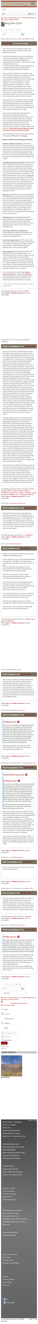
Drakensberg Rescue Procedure (12, 1210)
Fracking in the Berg (9, 1188)
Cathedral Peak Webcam (10, 1232)
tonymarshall (14, 493)
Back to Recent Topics (8, 1005)
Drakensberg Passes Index (11, 1144)
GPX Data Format (8, 1260)
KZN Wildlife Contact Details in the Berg (15, 1219)
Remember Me (7, 1040)
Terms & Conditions (9, 1279)
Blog (6, 1027)
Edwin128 (30, 494)
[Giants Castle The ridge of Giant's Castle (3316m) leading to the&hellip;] (11, 1066)
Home (5, 1009)
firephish (15, 491)
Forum (7, 1014)
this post (28, 274)
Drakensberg (10, 1302)
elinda (26, 489)
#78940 (14, 503)
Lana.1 (18, 494)
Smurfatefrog (5, 493)
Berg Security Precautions (11, 1216)
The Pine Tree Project (9, 1194)
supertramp (27, 493)
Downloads (9, 1018)
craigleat (21, 493)
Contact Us (6, 1285)
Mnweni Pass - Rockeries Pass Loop (14, 1136)
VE (7, 1299)
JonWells (4, 491)
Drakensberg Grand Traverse (11, 1130)
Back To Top (32, 1120)
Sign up (3, 1048)
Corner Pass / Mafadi (9, 1125)
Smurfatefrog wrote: (14, 774)
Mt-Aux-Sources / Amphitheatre (12, 1122)
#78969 (26, 888)
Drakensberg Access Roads (11, 1158)
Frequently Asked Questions (11, 1155)
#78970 (14, 925)
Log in (8, 293)
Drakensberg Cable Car (10, 1200)
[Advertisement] (19, 318)
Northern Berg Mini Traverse (11, 1133)
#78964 (14, 710)
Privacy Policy (7, 1282)
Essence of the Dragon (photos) (12, 1175)
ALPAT (26, 291)
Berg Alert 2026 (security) (10, 1169)
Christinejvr (4, 494)
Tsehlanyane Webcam (9, 1235)
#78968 (14, 857)
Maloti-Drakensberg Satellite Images (14, 1153)
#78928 (26, 340)
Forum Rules (6, 1257)
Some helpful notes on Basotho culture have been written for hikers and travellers (18, 129)
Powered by (14, 1003)
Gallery (7, 1023)
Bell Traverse (7, 1128)
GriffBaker (12, 494)
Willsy (19, 544)
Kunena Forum (22, 1003)
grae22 (34, 493)
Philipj (19, 669)
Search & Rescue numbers (11, 1213)
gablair (3, 621)
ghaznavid (21, 491)
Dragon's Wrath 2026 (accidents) (12, 1172)
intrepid (32, 39)
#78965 (26, 763)
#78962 (14, 669)
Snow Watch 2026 (8, 1166)
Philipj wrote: (10, 721)
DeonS (9, 491)
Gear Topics (6, 1224)
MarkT (27, 491)
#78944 (14, 544)
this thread (29, 175)
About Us (5, 1277)
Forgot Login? (5, 1046)
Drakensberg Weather (9, 1150)
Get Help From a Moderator (11, 1263)
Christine (31, 489)
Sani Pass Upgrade (8, 1191)
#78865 (26, 39)
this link (24, 136)
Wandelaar (23, 494)
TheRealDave (4, 341)
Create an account (18, 293)
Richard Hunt (21, 503)
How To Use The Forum (10, 1254)
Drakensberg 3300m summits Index (13, 1147)
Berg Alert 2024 (7, 43)
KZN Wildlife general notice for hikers (14, 1222)
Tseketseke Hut (7, 1197)
